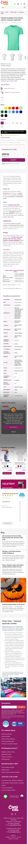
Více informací (5, 84)
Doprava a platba (5, 736)
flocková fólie (18, 361)
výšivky (19, 238)
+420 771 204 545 (15, 823)
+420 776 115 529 (14, 830)
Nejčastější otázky (6, 754)
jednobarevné (18, 321)
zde (21, 423)
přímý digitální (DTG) (18, 364)
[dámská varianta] (5, 100)
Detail (7, 473)
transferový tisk (18, 360)
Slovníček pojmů (5, 759)
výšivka (18, 362)
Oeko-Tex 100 (18, 329)
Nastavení (13, 431)
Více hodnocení (7, 523)
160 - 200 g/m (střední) (14, 92)
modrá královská (21, 466)
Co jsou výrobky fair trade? (8, 790)
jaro (15, 356)
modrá (16, 310)
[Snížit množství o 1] (17, 154)
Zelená (19, 313)
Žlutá (18, 307)
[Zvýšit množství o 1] (23, 154)
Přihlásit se (21, 707)
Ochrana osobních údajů (7, 741)
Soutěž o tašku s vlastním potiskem (10, 772)
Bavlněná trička (18, 299)
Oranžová (17, 309)
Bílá (15, 307)
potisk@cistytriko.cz (15, 832)
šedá (16, 318)
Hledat (24, 7)
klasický (16, 387)
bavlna (16, 343)
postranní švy (18, 305)
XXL (17, 123)
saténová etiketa (18, 333)
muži (16, 392)
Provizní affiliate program (7, 767)
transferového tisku (16, 237)
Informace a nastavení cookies (9, 743)
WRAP (16, 330)
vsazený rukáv (18, 349)
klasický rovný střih (13, 205)
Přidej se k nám (5, 769)
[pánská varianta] (2, 100)
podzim (21, 356)
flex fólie (13, 238)
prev (1, 460)
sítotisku (5, 240)
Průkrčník (11, 211)
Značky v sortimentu (6, 756)
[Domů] (2, 12)
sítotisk (16, 364)
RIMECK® (6, 22)
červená (21, 309)
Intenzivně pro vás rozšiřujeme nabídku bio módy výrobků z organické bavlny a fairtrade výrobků (12, 783)
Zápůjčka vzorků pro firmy (8, 752)
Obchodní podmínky (6, 734)
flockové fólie (7, 238)
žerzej (16, 352)
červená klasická (18, 466)
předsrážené (6, 193)
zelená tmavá (18, 316)
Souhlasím (14, 427)
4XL (2, 126)
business (21, 387)
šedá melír (5, 466)
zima (16, 357)
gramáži (20, 193)
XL (13, 123)
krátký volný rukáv (19, 346)
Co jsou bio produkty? (7, 787)
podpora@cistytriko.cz (15, 825)
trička (16, 389)
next (24, 460)
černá (18, 318)
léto (18, 356)
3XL (21, 123)
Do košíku (13, 160)
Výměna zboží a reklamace (8, 739)
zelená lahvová (18, 315)
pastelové (17, 322)
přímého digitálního (14, 240)
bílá (2, 466)
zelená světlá (17, 314)
